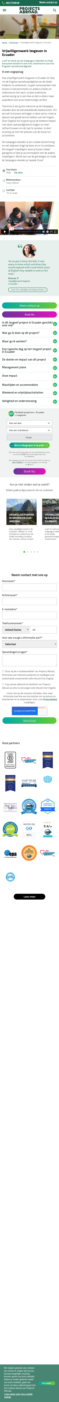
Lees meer (30, 896)
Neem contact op (48, 2)
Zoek (54, 9)
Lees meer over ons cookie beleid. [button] (18, 1395)
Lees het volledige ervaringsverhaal (27, 289)
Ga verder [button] (46, 1383)
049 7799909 (17, 462)
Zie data (18, 172)
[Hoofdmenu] (4, 10)
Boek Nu (29, 314)
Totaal (28, 437)
